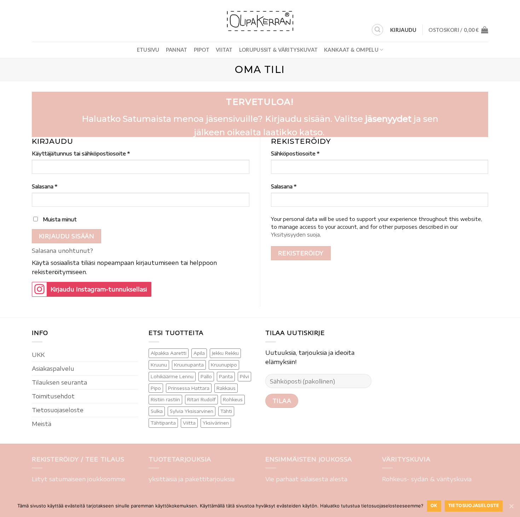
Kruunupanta (189, 365)
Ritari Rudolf (201, 399)
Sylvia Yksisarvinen (191, 411)
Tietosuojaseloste (57, 410)
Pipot (201, 50)
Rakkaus (226, 388)
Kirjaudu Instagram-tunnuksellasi (99, 289)
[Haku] (377, 30)
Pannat (176, 50)
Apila (199, 353)
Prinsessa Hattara (188, 388)
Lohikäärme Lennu (172, 376)
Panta (226, 376)
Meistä (41, 423)
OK (434, 505)
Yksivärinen (216, 423)
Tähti (226, 411)
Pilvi (244, 376)
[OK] (511, 506)
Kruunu (159, 365)
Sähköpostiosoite (295, 153)
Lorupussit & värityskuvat (278, 50)
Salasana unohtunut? (62, 250)
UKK (38, 354)
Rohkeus (233, 399)
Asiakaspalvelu (53, 368)
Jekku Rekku (225, 353)
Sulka (157, 411)
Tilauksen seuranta (59, 382)
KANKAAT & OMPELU (351, 50)
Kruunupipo (224, 365)
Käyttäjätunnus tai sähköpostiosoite (81, 153)
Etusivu (148, 50)
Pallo (206, 376)
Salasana (44, 186)
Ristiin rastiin (165, 399)
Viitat (224, 50)
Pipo (156, 388)
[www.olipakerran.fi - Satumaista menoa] (260, 21)
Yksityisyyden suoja (295, 235)
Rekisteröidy (301, 253)
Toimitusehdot (53, 396)
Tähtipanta (163, 423)
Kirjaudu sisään (66, 236)
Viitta (189, 423)
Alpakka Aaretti (168, 353)
